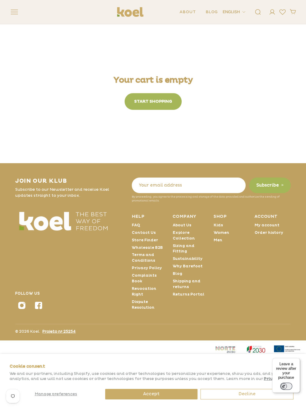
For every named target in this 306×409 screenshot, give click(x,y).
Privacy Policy (147, 268)
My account (267, 225)
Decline (246, 393)
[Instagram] (21, 305)
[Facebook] (38, 305)
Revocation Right (144, 291)
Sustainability (188, 258)
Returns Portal (188, 294)
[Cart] (293, 12)
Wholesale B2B (147, 247)
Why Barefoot (188, 266)
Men (218, 240)
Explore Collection (184, 235)
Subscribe (270, 185)
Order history (269, 232)
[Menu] (13, 12)
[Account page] (272, 12)
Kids (218, 225)
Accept (151, 393)
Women (221, 232)
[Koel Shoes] (67, 220)
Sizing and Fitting (184, 248)
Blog (177, 273)
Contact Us (144, 232)
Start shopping (153, 101)
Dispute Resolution (143, 304)
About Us (182, 225)
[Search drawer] (258, 12)
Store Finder (145, 240)
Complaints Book (144, 278)
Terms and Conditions (143, 257)
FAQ (136, 225)
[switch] (286, 386)
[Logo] (130, 12)
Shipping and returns (187, 284)
